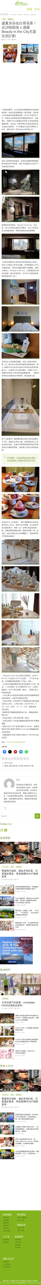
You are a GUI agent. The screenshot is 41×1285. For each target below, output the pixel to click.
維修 (18, 1228)
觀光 (18, 1217)
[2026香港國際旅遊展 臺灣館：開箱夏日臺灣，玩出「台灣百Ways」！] (7, 1150)
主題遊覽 (13, 14)
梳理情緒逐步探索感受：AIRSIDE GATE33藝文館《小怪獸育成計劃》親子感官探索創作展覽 (26, 1117)
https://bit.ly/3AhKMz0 (16, 742)
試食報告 (6, 1262)
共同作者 (17, 1281)
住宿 (18, 1220)
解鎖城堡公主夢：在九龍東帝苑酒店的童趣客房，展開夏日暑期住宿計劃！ (26, 925)
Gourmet (5, 867)
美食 (22, 1220)
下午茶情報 (6, 1264)
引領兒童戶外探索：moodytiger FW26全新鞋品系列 (18, 1004)
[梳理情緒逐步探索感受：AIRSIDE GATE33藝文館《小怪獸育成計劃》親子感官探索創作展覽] (7, 1114)
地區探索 (20, 14)
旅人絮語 (6, 1228)
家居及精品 (6, 1267)
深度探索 (4, 14)
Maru (18, 1008)
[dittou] (21, 1)
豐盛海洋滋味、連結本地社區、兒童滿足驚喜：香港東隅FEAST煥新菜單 (20, 873)
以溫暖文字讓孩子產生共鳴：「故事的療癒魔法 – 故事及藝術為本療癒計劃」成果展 (26, 1129)
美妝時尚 (18, 1245)
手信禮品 (18, 1247)
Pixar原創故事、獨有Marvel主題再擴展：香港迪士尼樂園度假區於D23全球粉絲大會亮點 (27, 900)
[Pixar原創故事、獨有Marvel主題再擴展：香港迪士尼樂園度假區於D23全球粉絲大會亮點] (7, 897)
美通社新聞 (6, 1231)
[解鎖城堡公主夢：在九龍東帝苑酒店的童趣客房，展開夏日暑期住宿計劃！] (7, 922)
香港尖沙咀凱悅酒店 (15, 758)
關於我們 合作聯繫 (9, 1281)
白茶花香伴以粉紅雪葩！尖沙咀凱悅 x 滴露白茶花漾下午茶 (22, 459)
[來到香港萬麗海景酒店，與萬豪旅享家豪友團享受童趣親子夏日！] (7, 886)
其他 (22, 1230)
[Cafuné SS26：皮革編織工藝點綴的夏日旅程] (7, 1027)
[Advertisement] (20, 87)
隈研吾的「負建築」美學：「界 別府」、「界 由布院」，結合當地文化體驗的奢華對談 (27, 913)
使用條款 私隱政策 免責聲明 (29, 1281)
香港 (4, 19)
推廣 (22, 1228)
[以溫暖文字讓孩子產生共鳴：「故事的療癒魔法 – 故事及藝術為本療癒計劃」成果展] (7, 1126)
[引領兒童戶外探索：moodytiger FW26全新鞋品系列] (20, 975)
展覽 (18, 1230)
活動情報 (6, 1239)
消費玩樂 (24, 1217)
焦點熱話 (27, 14)
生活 (37, 9)
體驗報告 (33, 14)
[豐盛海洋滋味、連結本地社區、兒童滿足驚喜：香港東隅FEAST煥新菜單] (20, 843)
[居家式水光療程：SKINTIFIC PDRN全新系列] (7, 1050)
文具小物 (18, 1242)
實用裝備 (5, 999)
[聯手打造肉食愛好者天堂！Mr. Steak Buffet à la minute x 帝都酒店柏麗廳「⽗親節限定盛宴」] (7, 1138)
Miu (15, 39)
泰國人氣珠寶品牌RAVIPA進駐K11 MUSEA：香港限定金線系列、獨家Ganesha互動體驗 (27, 1018)
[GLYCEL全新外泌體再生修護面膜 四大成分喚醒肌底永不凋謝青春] (7, 1038)
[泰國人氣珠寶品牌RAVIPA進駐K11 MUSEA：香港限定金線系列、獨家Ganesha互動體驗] (7, 1015)
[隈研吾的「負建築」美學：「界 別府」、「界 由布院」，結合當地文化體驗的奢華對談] (7, 910)
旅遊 (29, 9)
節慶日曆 (6, 1242)
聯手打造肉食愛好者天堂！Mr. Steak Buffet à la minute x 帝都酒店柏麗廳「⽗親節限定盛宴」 (26, 1141)
